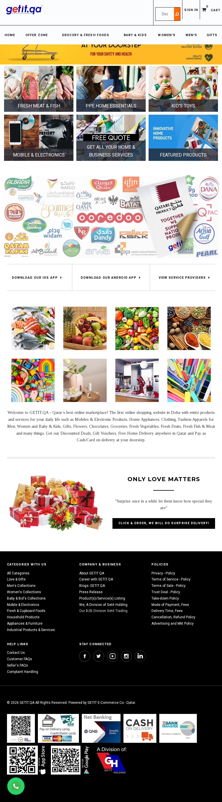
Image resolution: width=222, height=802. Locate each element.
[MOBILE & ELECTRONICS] (38, 137)
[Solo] (70, 760)
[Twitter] (98, 656)
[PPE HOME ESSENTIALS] (111, 89)
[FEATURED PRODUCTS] (183, 137)
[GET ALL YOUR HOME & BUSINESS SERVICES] (111, 137)
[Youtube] (112, 656)
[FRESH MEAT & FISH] (38, 89)
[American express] (139, 728)
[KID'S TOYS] (183, 89)
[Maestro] (27, 760)
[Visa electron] (178, 728)
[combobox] (165, 14)
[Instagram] (126, 656)
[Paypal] (21, 728)
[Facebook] (84, 656)
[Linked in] (140, 656)
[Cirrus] (111, 760)
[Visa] (58, 728)
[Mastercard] (101, 728)
